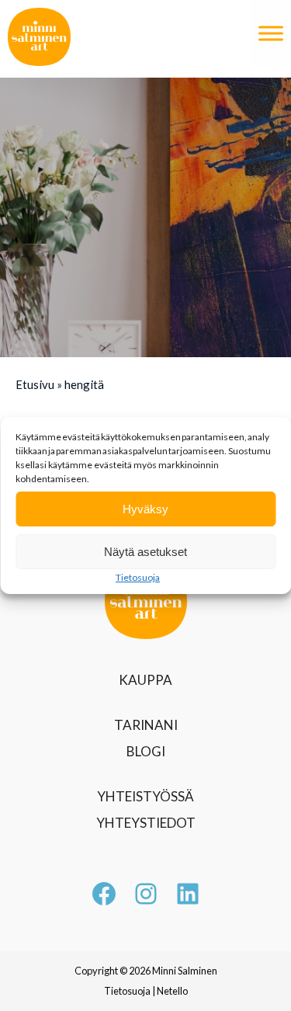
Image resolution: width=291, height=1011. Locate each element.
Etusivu (35, 384)
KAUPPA (145, 680)
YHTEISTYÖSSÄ (145, 796)
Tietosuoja (138, 577)
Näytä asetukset (145, 551)
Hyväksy (145, 509)
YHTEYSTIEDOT (146, 823)
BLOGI (145, 751)
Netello (172, 991)
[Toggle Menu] (270, 33)
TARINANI (146, 725)
